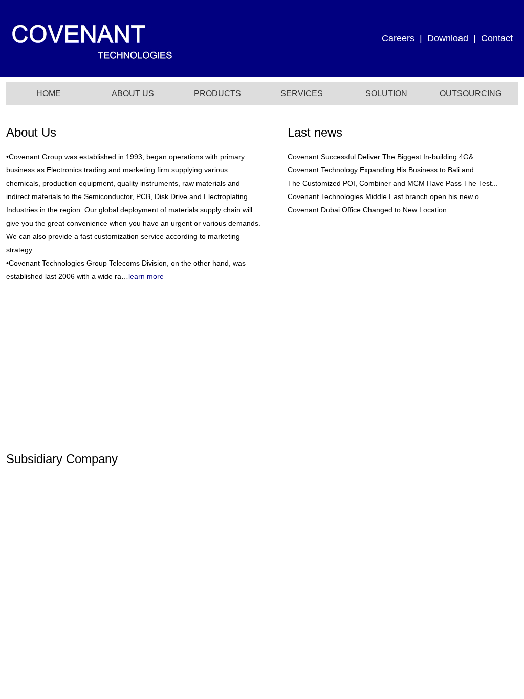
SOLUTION (386, 93)
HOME (48, 93)
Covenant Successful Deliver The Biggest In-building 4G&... (383, 156)
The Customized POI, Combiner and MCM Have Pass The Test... (393, 183)
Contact (497, 38)
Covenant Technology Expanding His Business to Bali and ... (385, 170)
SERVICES (301, 93)
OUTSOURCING (470, 93)
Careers (398, 38)
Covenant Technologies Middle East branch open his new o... (386, 196)
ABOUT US (133, 93)
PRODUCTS (217, 93)
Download (447, 38)
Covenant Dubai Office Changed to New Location (367, 210)
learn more (146, 276)
